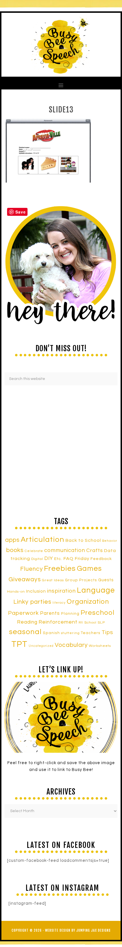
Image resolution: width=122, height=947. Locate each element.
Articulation (42, 539)
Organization (88, 601)
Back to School (83, 540)
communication (64, 550)
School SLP (94, 622)
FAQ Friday (76, 558)
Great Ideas (53, 580)
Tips (107, 632)
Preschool (97, 612)
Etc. (58, 559)
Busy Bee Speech (61, 45)
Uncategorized (41, 645)
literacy (59, 602)
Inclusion (36, 591)
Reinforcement (58, 622)
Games (89, 568)
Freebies (60, 568)
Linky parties (32, 602)
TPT (19, 644)
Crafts (94, 550)
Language (96, 590)
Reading (27, 622)
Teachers (90, 633)
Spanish (51, 633)
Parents (50, 613)
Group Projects (81, 580)
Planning (70, 614)
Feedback (101, 559)
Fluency (31, 569)
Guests (105, 580)
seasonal (25, 631)
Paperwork (23, 613)
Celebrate (34, 551)
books (15, 550)
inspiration (61, 591)
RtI (81, 622)
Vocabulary (71, 645)
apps (12, 540)
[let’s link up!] (61, 717)
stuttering (70, 633)
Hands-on (16, 591)
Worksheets (100, 646)
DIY (48, 558)
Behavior (109, 540)
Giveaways (25, 579)
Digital (37, 559)
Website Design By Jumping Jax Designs (78, 930)
